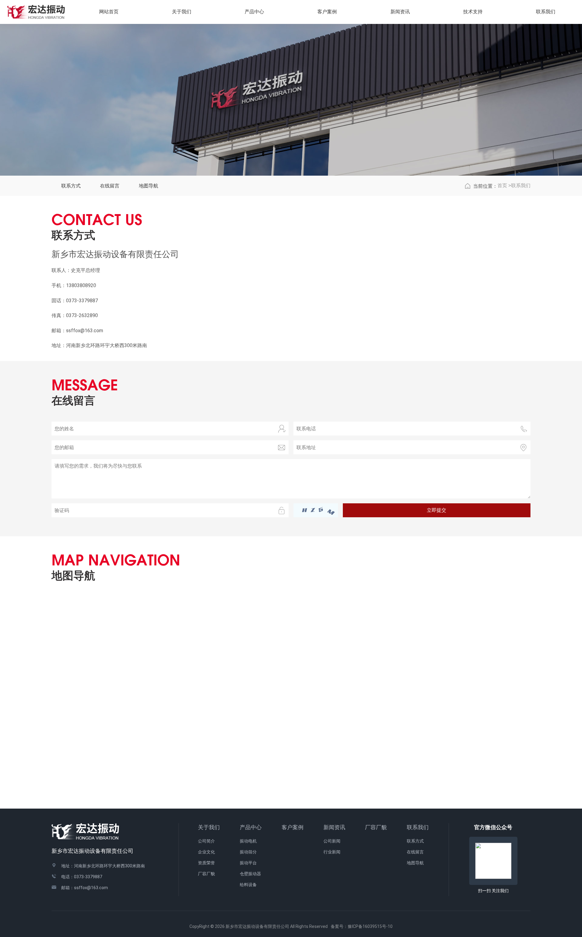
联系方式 (71, 186)
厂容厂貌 (206, 873)
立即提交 (436, 510)
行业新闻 (331, 851)
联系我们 (520, 185)
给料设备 (248, 884)
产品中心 (251, 827)
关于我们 (209, 827)
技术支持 (473, 12)
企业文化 (206, 851)
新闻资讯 (334, 827)
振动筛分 (248, 851)
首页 (502, 185)
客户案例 (292, 827)
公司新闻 (331, 841)
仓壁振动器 (250, 873)
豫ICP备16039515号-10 (370, 926)
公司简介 (206, 841)
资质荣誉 (206, 862)
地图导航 (148, 186)
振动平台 (248, 862)
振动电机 (248, 841)
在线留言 (109, 186)
